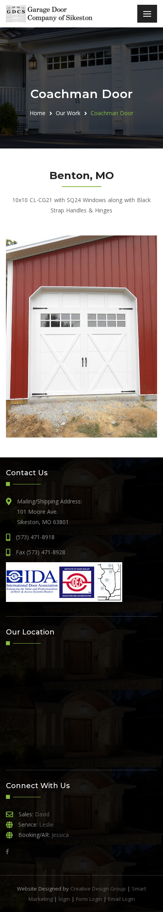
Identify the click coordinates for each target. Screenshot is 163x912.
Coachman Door (112, 113)
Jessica (60, 835)
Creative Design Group (98, 888)
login (64, 898)
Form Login (89, 898)
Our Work (68, 113)
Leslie (46, 824)
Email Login (121, 898)
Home (37, 113)
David (42, 814)
